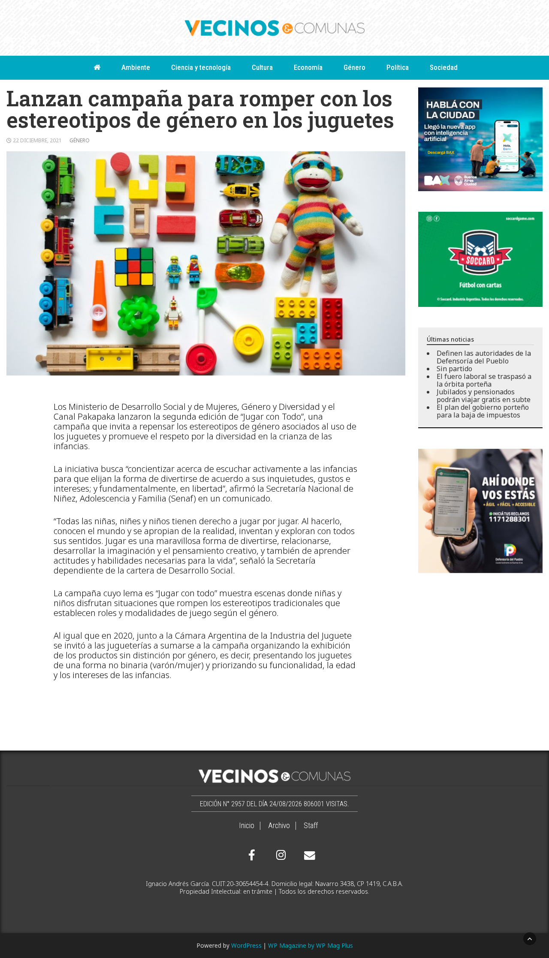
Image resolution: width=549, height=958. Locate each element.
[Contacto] (307, 855)
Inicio (246, 825)
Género (354, 67)
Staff (311, 825)
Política (397, 67)
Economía (308, 67)
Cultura (262, 67)
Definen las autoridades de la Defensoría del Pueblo (484, 357)
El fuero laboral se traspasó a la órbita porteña (484, 380)
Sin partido (454, 368)
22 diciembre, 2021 (37, 140)
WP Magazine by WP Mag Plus (310, 945)
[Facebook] (251, 855)
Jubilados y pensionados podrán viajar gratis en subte (484, 395)
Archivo (279, 825)
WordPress (246, 945)
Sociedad (444, 67)
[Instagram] (279, 855)
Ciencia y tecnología (201, 67)
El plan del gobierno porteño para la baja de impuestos (483, 411)
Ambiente (135, 67)
